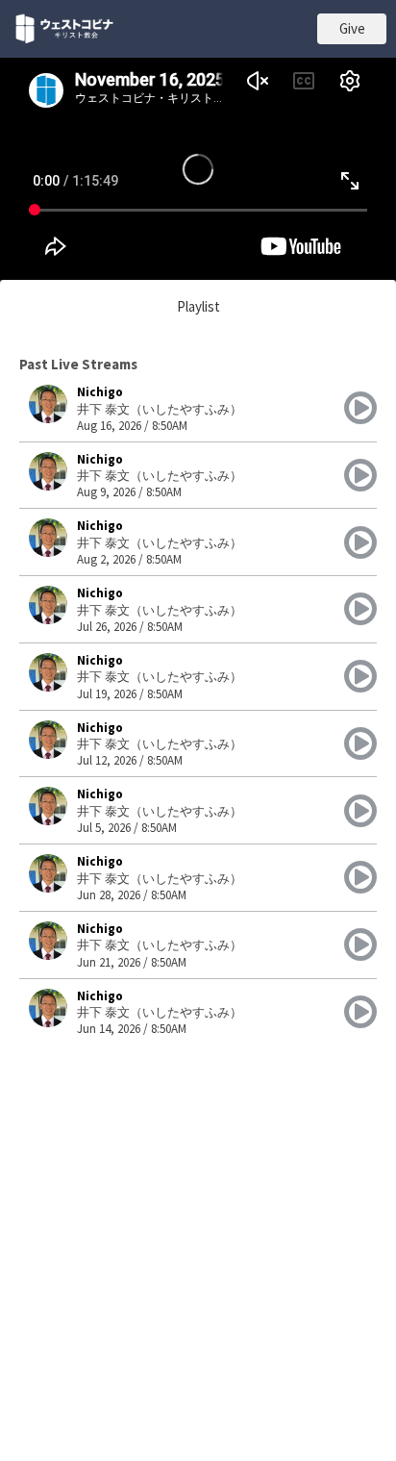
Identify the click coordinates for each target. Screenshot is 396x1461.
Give (352, 28)
